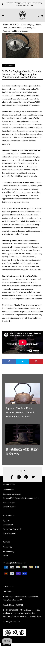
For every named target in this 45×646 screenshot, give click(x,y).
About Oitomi (8, 489)
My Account (8, 525)
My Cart (6, 520)
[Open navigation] (3, 15)
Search (5, 556)
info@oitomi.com (12, 622)
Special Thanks (9, 507)
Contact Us (7, 547)
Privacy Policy (9, 502)
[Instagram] (19, 477)
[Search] (38, 15)
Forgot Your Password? (12, 529)
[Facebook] (12, 477)
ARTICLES (14, 24)
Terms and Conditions (12, 494)
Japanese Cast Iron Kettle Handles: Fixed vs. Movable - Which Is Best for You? (21, 412)
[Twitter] (33, 477)
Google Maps (8, 605)
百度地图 (19, 605)
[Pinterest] (26, 477)
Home (5, 24)
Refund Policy (8, 551)
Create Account (9, 533)
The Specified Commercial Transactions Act (21, 498)
